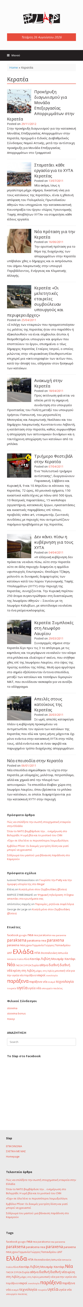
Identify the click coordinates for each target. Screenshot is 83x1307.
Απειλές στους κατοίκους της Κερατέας (48, 704)
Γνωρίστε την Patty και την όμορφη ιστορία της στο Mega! (39, 882)
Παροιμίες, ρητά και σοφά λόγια (54, 904)
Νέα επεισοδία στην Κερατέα (35, 760)
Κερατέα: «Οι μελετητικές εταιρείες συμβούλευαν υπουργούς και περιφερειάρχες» (35, 301)
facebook (13, 935)
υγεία (22, 987)
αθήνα (43, 965)
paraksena (16, 940)
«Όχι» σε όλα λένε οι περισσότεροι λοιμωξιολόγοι (37, 840)
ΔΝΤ (9, 953)
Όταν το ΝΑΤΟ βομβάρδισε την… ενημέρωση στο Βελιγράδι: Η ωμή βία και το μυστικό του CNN (37, 833)
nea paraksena (42, 935)
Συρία (35, 965)
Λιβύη (45, 958)
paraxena (55, 940)
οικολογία (52, 975)
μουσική (60, 970)
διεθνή (54, 965)
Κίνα (26, 959)
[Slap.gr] (41, 18)
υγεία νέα (34, 988)
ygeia (28, 945)
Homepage (13, 1156)
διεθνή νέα (58, 1272)
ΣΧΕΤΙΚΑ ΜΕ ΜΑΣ (16, 1151)
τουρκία (11, 988)
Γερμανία (38, 945)
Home (13, 67)
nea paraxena (58, 935)
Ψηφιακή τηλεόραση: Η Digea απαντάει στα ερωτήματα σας (40, 897)
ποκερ (11, 1019)
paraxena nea (16, 945)
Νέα (11, 964)
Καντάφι (35, 959)
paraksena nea (36, 940)
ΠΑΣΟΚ (19, 965)
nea (30, 935)
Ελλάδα (23, 952)
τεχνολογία (65, 981)
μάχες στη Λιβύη (44, 970)
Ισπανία (11, 959)
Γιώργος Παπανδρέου (57, 945)
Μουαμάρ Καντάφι (63, 959)
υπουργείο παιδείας (52, 988)
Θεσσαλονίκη (49, 953)
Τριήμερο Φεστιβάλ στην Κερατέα (53, 458)
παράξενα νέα (38, 982)
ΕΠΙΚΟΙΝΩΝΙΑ (14, 1146)
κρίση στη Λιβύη (24, 970)
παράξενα (18, 981)
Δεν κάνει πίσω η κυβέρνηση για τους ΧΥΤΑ (53, 542)
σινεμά (51, 981)
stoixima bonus (16, 1013)
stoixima (12, 1008)
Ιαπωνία (63, 953)
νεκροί (41, 975)
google (23, 935)
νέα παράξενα (28, 975)
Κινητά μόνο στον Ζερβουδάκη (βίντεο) (43, 889)
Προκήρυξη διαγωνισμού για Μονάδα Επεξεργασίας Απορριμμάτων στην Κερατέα (40, 105)
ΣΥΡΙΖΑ (27, 965)
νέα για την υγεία (61, 1277)
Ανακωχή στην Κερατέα (48, 383)
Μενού (15, 55)
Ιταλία (20, 959)
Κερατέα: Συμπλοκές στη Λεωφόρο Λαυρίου (54, 628)
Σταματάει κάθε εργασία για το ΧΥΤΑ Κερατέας (53, 170)
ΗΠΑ (37, 953)
